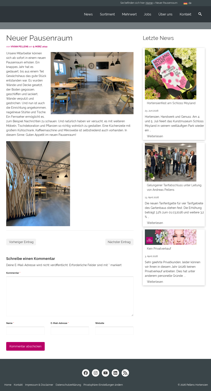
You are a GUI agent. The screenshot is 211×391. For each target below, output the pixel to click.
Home (149, 2)
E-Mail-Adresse (60, 323)
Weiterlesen (155, 136)
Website (99, 323)
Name (10, 323)
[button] (103, 385)
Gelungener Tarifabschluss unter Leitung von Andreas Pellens (174, 187)
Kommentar (13, 273)
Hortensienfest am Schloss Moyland (171, 103)
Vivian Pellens (19, 46)
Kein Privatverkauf (159, 248)
